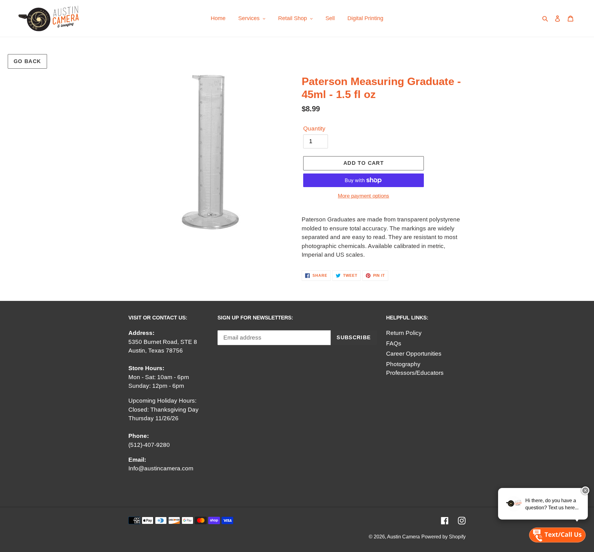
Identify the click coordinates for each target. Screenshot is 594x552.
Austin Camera (403, 536)
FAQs (393, 343)
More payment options (363, 196)
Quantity (314, 128)
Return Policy (404, 333)
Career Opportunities (413, 353)
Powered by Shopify (443, 536)
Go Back (27, 61)
